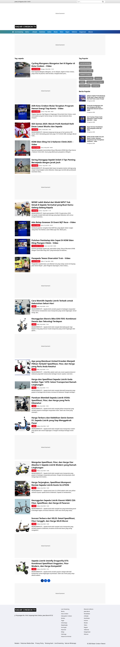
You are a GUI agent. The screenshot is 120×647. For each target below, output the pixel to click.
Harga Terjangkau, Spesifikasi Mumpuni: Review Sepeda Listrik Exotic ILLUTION (51, 483)
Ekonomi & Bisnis (88, 609)
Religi (62, 632)
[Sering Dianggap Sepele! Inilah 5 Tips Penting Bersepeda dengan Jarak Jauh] (22, 166)
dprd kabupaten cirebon (95, 82)
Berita (27, 32)
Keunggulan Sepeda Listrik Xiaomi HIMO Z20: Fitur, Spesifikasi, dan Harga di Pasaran (54, 501)
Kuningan (64, 627)
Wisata (56, 32)
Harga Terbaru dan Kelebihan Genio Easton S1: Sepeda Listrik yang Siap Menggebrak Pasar (52, 420)
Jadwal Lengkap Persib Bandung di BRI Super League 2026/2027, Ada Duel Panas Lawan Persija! (96, 97)
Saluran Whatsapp (70, 643)
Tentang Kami (49, 643)
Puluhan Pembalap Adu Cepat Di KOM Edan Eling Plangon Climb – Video (53, 241)
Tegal (62, 620)
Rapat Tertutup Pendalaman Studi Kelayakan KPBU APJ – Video (95, 128)
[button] (27, 32)
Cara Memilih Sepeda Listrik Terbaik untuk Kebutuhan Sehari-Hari (52, 302)
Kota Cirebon (36, 69)
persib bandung (85, 63)
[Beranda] (13, 32)
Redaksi (17, 643)
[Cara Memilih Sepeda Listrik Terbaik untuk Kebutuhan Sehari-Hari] (22, 307)
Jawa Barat (87, 611)
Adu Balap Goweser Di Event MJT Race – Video (54, 222)
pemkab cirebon (85, 67)
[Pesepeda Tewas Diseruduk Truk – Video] (22, 264)
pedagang (96, 86)
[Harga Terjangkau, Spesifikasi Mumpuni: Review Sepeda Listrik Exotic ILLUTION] (22, 488)
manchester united (86, 71)
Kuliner (49, 32)
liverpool (98, 78)
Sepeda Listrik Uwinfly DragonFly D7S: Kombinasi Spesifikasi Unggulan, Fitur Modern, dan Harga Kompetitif (50, 563)
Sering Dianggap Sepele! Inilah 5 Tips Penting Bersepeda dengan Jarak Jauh (53, 161)
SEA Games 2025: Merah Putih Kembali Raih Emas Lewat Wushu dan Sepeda (53, 125)
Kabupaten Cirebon (37, 246)
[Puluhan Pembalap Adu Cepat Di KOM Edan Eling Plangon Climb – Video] (22, 246)
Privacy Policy (39, 643)
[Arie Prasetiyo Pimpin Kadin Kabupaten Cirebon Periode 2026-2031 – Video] (82, 119)
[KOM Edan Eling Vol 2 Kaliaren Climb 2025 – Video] (22, 148)
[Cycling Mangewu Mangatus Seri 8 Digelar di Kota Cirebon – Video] (22, 69)
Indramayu (64, 623)
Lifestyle (34, 32)
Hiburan (90, 32)
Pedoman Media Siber (27, 643)
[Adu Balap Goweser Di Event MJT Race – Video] (22, 228)
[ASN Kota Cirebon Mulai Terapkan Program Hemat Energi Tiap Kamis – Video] (22, 112)
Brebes (63, 618)
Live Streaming (19, 32)
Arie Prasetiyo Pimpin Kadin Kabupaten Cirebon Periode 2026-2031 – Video (94, 118)
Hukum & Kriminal (66, 636)
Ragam (67, 32)
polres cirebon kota (86, 78)
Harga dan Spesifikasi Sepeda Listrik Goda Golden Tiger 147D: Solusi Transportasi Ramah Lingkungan (54, 382)
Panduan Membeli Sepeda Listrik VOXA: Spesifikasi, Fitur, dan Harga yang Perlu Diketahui (51, 400)
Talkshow (74, 32)
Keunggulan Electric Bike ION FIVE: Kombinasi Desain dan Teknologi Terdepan (54, 320)
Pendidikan (87, 613)
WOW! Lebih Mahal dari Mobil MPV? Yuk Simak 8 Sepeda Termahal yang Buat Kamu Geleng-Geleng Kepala (52, 205)
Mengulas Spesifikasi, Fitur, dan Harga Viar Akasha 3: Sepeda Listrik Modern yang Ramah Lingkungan (54, 465)
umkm (82, 82)
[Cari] (102, 1)
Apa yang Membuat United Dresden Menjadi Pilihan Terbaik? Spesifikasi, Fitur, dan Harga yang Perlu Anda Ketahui (53, 364)
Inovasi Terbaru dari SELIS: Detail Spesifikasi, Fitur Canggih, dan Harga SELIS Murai (53, 519)
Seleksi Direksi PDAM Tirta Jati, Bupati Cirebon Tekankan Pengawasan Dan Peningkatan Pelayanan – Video (95, 139)
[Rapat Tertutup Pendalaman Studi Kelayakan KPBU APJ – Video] (82, 129)
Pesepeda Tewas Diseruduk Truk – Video (51, 258)
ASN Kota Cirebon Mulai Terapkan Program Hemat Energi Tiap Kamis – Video (53, 107)
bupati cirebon (84, 86)
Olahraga (34, 129)
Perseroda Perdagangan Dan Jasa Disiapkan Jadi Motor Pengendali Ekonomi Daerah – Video (95, 108)
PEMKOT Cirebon (85, 74)
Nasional (63, 629)
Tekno (61, 32)
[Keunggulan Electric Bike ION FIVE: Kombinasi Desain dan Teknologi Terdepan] (22, 325)
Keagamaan (82, 32)
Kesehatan (42, 32)
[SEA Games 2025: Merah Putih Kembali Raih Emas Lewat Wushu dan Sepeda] (22, 130)
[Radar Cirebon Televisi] (25, 27)
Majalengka (64, 625)
